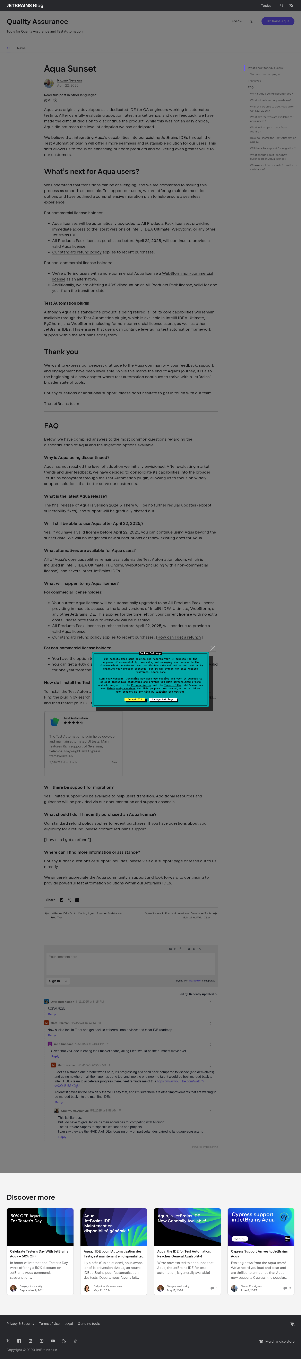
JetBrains (43, 1350)
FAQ (250, 87)
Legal (68, 1324)
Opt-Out (179, 691)
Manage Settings (162, 699)
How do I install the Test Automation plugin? (273, 140)
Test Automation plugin (265, 74)
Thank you (254, 80)
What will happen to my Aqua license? (268, 129)
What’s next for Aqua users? (266, 67)
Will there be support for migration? (273, 148)
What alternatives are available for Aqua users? (271, 119)
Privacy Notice (141, 685)
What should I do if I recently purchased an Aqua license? (268, 157)
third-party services (121, 688)
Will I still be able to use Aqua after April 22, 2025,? (272, 108)
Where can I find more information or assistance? (274, 167)
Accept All (135, 699)
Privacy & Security (20, 1324)
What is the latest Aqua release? (270, 100)
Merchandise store (278, 1343)
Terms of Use (172, 685)
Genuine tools (89, 1324)
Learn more (158, 672)
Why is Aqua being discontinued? (271, 93)
